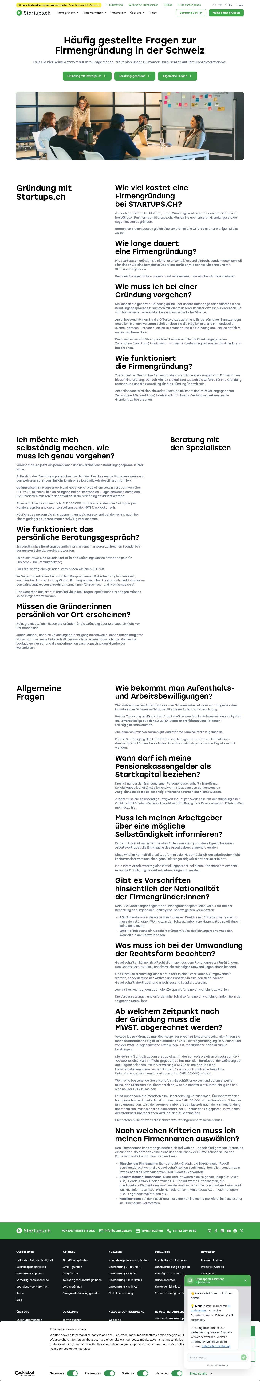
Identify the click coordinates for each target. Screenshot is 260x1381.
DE (214, 5)
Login (239, 5)
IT (225, 5)
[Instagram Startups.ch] (209, 1231)
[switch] (109, 1373)
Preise (153, 12)
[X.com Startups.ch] (241, 1231)
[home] (33, 13)
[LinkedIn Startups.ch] (222, 1231)
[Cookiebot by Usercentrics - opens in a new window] (24, 1373)
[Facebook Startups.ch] (235, 1231)
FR (220, 5)
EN (230, 5)
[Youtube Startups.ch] (229, 1231)
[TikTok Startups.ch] (216, 1231)
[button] (67, 13)
